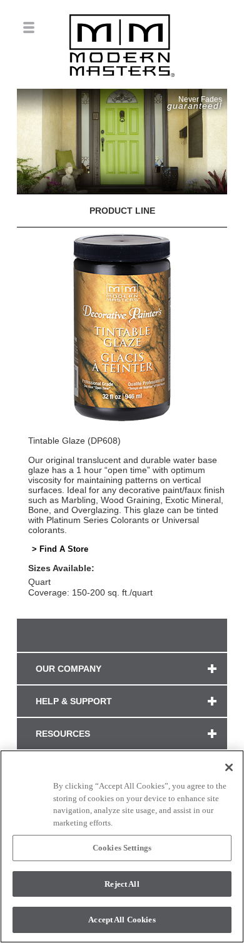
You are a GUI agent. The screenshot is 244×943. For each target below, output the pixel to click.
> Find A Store (60, 549)
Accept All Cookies (121, 919)
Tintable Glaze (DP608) (74, 441)
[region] (122, 846)
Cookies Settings (122, 847)
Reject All (121, 884)
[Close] (229, 767)
